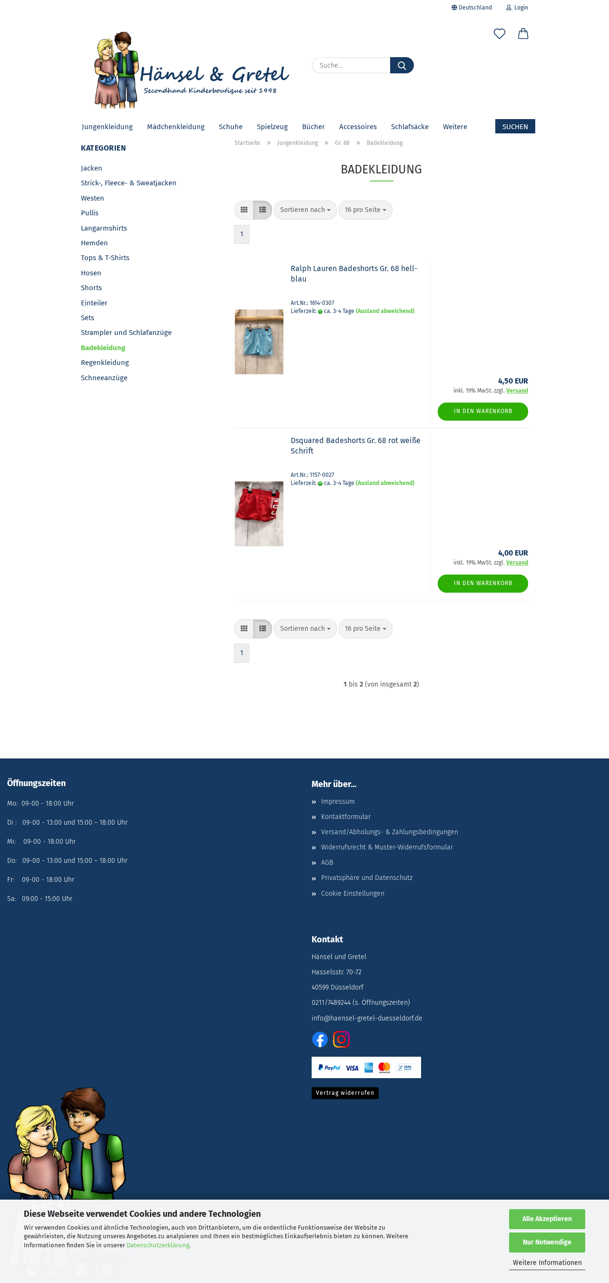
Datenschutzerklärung (158, 1245)
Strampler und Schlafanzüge (126, 332)
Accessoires (358, 126)
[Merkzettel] (499, 35)
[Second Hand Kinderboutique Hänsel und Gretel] (189, 66)
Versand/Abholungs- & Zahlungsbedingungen (389, 832)
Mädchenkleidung (176, 126)
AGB (327, 863)
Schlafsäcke (410, 126)
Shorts (91, 287)
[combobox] (305, 210)
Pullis (89, 213)
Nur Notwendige (547, 1242)
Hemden (94, 243)
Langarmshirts (104, 228)
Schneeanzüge (104, 378)
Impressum (338, 802)
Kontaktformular (346, 817)
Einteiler (94, 303)
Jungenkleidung (107, 126)
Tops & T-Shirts (105, 257)
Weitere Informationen (547, 1263)
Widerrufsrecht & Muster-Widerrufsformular (387, 847)
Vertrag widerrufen (345, 1093)
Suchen (515, 126)
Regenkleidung (105, 362)
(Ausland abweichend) (385, 311)
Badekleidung (103, 347)
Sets (87, 317)
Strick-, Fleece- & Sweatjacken (129, 183)
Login (519, 7)
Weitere (455, 126)
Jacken (91, 168)
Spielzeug (272, 126)
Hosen (91, 273)
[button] (523, 35)
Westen (92, 198)
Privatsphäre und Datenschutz (367, 878)
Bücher (313, 126)
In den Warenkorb (483, 411)
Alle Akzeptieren (547, 1219)
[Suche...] (402, 65)
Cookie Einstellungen (352, 893)
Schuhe (231, 126)
